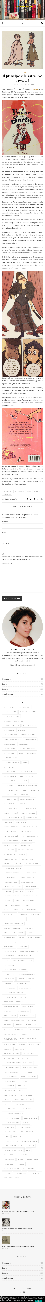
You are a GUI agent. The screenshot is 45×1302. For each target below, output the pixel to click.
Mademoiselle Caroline (14, 1002)
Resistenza (23, 1086)
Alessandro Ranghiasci (14, 721)
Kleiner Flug (9, 956)
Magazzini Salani (11, 1006)
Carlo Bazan (9, 804)
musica (22, 1044)
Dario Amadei (27, 841)
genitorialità (10, 914)
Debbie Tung (9, 850)
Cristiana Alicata (30, 827)
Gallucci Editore (11, 910)
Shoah (26, 1122)
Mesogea (18, 1025)
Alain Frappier (10, 712)
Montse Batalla (11, 1034)
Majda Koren (27, 1006)
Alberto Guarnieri (28, 712)
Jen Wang (35, 89)
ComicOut (8, 822)
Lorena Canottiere (26, 979)
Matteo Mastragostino (14, 1020)
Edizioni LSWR (30, 873)
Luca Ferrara (9, 988)
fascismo (19, 891)
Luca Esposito (22, 983)
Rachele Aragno (10, 1076)
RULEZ (6, 1104)
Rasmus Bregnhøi (28, 1076)
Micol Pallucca (33, 1025)
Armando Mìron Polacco (14, 758)
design (22, 854)
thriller (23, 1155)
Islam (21, 937)
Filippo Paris (28, 900)
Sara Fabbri (26, 1109)
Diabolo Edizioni (11, 859)
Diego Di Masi (28, 859)
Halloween (18, 933)
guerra (7, 933)
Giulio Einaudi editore (13, 923)
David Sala (25, 845)
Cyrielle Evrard (10, 831)
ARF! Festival (9, 753)
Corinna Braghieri (11, 827)
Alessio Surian (29, 725)
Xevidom (7, 1173)
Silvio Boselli (10, 1132)
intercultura (9, 937)
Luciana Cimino (10, 997)
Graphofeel (30, 928)
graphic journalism (12, 928)
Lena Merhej (9, 965)
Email (4, 532)
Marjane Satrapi (27, 1015)
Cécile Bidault (27, 831)
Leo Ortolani (9, 974)
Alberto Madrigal (11, 716)
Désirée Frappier (33, 864)
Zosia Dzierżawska (12, 1178)
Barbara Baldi (10, 781)
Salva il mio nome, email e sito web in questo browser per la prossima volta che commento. (22, 557)
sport (6, 1136)
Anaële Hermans (10, 735)
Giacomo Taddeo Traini (30, 914)
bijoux (24, 790)
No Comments (29, 84)
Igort (29, 933)
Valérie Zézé (32, 1159)
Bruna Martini (10, 799)
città (16, 813)
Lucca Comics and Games (14, 992)
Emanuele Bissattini (12, 887)
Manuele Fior (23, 1011)
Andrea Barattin (28, 735)
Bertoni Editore (11, 790)
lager (6, 960)
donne (19, 864)
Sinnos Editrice (26, 1132)
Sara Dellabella (10, 1109)
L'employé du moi (25, 956)
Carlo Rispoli (24, 804)
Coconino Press (33, 818)
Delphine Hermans (25, 850)
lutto (23, 997)
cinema (7, 813)
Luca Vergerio (25, 988)
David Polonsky (10, 845)
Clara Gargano (28, 813)
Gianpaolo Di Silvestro (14, 919)
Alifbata (21, 730)
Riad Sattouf (9, 1090)
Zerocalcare (35, 1173)
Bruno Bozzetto (27, 799)
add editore (25, 707)
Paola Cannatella (11, 1067)
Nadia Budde (34, 1044)
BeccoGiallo (9, 785)
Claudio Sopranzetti (13, 818)
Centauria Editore (12, 808)
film (5, 905)
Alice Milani (9, 730)
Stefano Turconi (11, 1141)
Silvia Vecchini (24, 1127)
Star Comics (18, 1136)
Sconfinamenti (7, 694)
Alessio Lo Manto (11, 725)
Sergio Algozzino (11, 1122)
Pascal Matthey (30, 1067)
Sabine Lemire (18, 1104)
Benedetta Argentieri (27, 785)
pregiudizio (7, 494)
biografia (35, 790)
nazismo (7, 1049)
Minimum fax (35, 1029)
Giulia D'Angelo (11, 499)
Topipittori (9, 1159)
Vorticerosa (28, 1169)
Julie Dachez (9, 946)
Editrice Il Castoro (12, 873)
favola (30, 891)
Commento (7, 563)
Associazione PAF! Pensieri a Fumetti (19, 771)
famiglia (7, 891)
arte (25, 762)
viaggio (21, 1164)
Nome (5, 522)
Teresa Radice (10, 1155)
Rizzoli (22, 1090)
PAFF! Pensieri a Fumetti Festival (18, 1063)
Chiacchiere (6, 679)
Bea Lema (23, 781)
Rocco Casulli (26, 1095)
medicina (32, 1020)
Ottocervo (23, 1058)
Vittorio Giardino (11, 1169)
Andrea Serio (30, 739)
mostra (25, 1034)
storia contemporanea (14, 1145)
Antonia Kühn (10, 748)
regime (24, 1081)
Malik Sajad (9, 1011)
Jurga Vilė (22, 946)
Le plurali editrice (27, 974)
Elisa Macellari (10, 882)
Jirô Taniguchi (21, 942)
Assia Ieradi (9, 767)
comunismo (21, 822)
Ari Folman (32, 753)
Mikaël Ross (20, 1029)
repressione (9, 1086)
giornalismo (33, 919)
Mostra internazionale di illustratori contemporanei (21, 1039)
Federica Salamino (11, 896)
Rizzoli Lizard (10, 1095)
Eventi (4, 684)
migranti (7, 1029)
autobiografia (10, 776)
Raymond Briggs (11, 1081)
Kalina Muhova (10, 951)
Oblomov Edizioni (11, 1053)
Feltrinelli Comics (31, 896)
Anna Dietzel (9, 744)
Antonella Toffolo (27, 744)
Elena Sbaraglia (27, 877)
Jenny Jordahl (34, 937)
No (40, 1301)
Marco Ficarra (10, 1015)
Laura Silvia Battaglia (22, 960)
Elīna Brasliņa (27, 882)
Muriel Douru (9, 1044)
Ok (36, 1301)
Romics (7, 1099)
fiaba (29, 491)
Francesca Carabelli (20, 905)
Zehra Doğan (20, 1173)
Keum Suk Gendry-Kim (29, 951)
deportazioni (9, 854)
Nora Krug (19, 1049)
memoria (7, 1025)
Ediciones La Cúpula (12, 868)
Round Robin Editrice (23, 1099)
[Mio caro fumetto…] (22, 10)
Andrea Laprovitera (12, 739)
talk (28, 1150)
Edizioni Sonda (10, 877)
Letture (22, 72)
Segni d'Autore (30, 1118)
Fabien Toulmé (31, 887)
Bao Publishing (19, 491)
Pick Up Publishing (12, 1072)
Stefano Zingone (29, 1141)
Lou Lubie (8, 983)
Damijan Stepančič (11, 836)
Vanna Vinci (9, 1164)
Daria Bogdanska (11, 841)
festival (7, 900)
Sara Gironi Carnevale (13, 1113)
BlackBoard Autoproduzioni (16, 794)
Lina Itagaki (9, 979)
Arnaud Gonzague (11, 762)
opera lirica (9, 1058)
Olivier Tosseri (29, 1053)
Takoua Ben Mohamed (13, 1150)
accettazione (7, 491)
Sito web (5, 543)
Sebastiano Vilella (12, 1118)
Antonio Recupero (27, 748)
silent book (9, 1127)
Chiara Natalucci (31, 808)
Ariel (21, 753)
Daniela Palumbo (30, 836)
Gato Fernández (29, 910)
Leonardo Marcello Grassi (15, 969)
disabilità (8, 864)
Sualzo (31, 1145)
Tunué (20, 1159)
